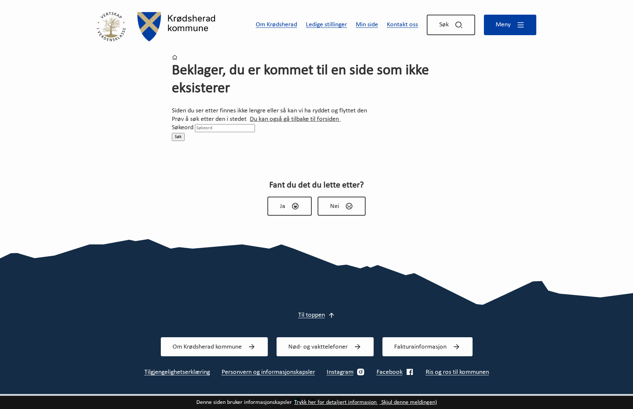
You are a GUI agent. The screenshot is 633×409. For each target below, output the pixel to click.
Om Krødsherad (276, 24)
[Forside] (176, 26)
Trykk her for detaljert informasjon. (336, 402)
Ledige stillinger (326, 24)
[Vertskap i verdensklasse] (111, 26)
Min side (367, 24)
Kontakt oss (402, 24)
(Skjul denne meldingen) (408, 402)
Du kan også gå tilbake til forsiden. (295, 119)
